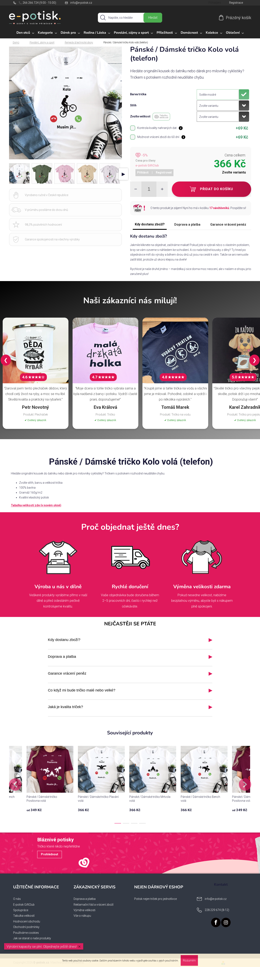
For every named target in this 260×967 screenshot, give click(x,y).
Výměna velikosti (84, 910)
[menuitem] (25, 32)
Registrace (236, 2)
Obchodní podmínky (26, 927)
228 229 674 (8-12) (217, 910)
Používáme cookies (26, 932)
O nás (17, 898)
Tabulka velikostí (24, 915)
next (245, 784)
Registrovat (164, 172)
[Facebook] (216, 922)
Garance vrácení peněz (228, 224)
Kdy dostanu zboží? (150, 224)
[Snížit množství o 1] (135, 189)
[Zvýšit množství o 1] (162, 189)
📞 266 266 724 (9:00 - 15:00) (37, 2)
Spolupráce (20, 910)
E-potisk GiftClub (24, 904)
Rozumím (189, 960)
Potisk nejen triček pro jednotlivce (155, 898)
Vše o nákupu (82, 915)
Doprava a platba (187, 224)
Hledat (152, 18)
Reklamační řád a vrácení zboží (93, 904)
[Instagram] (226, 922)
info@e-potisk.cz (81, 2)
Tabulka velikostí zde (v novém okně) (36, 505)
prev (15, 784)
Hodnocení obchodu (26, 921)
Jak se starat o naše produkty (32, 938)
